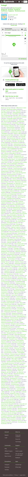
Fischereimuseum (15, 384)
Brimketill (3, 360)
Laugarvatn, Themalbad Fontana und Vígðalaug (15, 331)
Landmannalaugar (5, 396)
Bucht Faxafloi (7, 121)
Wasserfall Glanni (21, 304)
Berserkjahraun (13, 378)
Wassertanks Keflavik (12, 109)
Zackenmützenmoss (18, 168)
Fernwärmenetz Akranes (17, 314)
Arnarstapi (6, 390)
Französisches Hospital (12, 204)
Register (7, 435)
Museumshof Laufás (20, 272)
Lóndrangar (19, 388)
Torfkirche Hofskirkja (14, 177)
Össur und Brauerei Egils (6, 115)
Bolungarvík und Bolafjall (15, 411)
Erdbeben (19, 345)
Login (6, 437)
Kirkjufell (3, 382)
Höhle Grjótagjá (7, 245)
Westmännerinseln (11, 138)
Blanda (16, 293)
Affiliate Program (8, 451)
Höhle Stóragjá (21, 245)
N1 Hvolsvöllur (22, 136)
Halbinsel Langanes (15, 227)
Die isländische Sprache (9, 400)
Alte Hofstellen (15, 225)
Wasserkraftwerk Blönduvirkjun (8, 402)
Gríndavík (3, 358)
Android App (18, 464)
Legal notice (22, 475)
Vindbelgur (16, 248)
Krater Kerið (20, 343)
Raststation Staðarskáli (21, 299)
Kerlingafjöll (16, 405)
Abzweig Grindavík (5, 110)
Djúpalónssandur (5, 387)
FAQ (16, 448)
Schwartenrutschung (12, 166)
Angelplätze (7, 271)
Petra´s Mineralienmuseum (18, 203)
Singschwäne (4, 189)
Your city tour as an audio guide (19, 454)
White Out (21, 119)
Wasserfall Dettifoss (11, 257)
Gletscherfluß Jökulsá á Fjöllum (19, 255)
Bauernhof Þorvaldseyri (6, 150)
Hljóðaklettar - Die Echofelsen (8, 258)
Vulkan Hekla (23, 135)
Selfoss (22, 127)
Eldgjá (2, 397)
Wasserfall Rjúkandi (5, 224)
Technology (18, 441)
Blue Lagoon (15, 358)
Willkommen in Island (21, 107)
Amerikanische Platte (6, 328)
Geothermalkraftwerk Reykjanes (14, 361)
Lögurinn (14, 212)
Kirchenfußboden (5, 165)
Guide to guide (18, 451)
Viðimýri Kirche (16, 292)
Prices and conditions (17, 435)
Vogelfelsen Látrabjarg (6, 408)
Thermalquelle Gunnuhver (8, 363)
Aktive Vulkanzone (20, 237)
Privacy (16, 475)
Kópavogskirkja (16, 112)
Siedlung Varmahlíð (20, 283)
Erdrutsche (9, 269)
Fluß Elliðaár (15, 113)
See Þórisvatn (10, 399)
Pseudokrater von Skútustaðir (8, 252)
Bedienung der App (5, 107)
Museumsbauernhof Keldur (7, 135)
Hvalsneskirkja (16, 367)
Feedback (17, 457)
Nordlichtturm (10, 274)
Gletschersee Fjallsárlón (15, 180)
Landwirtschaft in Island (15, 132)
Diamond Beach (4, 181)
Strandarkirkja (7, 351)
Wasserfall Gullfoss (11, 337)
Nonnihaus (20, 277)
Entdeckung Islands (11, 187)
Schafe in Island (5, 293)
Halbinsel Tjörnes (5, 261)
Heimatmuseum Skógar (17, 151)
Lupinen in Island (8, 268)
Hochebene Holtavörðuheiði (7, 302)
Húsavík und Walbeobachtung (8, 265)
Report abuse (8, 456)
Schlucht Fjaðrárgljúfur (12, 163)
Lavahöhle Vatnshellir (20, 387)
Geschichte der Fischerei (21, 184)
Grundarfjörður (17, 381)
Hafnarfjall (3, 314)
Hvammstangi (20, 296)
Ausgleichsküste (17, 189)
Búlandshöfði (14, 382)
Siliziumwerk (18, 263)
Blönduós (3, 295)
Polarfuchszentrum (11, 419)
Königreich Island (15, 323)
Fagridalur (3, 210)
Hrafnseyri (9, 410)
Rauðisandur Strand (16, 420)
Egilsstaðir (3, 212)
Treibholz (6, 263)
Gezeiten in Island (16, 379)
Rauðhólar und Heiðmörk (7, 119)
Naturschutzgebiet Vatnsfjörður (8, 417)
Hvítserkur (18, 298)
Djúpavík (24, 417)
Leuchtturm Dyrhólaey (18, 157)
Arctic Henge (17, 228)
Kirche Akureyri (7, 278)
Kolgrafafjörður (4, 381)
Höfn (8, 186)
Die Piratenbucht (15, 142)
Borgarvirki (6, 298)
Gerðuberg (9, 370)
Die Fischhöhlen (8, 141)
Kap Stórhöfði (4, 144)
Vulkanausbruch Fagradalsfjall (14, 357)
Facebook (7, 467)
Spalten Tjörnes (14, 260)
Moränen (15, 178)
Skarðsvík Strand (5, 385)
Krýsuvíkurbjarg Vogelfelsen (7, 355)
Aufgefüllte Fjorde (11, 198)
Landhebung (23, 147)
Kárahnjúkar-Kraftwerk (12, 222)
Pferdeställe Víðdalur (12, 118)
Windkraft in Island (14, 393)
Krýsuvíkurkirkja (8, 352)
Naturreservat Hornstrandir (7, 414)
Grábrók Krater (7, 304)
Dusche (24, 239)
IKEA (20, 115)
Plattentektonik (10, 254)
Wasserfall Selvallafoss (19, 373)
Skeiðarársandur (5, 171)
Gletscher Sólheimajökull (10, 153)
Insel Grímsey (23, 284)
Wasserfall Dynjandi (22, 408)
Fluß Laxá (23, 252)
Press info (17, 439)
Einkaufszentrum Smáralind (20, 116)
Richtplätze (14, 218)
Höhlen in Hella (17, 133)
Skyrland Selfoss (11, 129)
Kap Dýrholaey (4, 156)
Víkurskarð (6, 272)
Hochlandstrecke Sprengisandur (17, 397)
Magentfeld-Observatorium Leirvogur (10, 319)
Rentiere (3, 227)
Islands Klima (19, 349)
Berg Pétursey (17, 154)
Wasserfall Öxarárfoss (6, 219)
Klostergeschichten (20, 165)
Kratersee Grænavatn (15, 354)
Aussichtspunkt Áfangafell (7, 403)
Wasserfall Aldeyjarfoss (6, 422)
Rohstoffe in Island (8, 346)
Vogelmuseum (4, 248)
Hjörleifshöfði (17, 160)
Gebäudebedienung (5, 124)
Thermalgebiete (4, 334)
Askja (21, 399)
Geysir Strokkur (10, 336)
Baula (21, 302)
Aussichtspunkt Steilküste (8, 190)
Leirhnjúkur (23, 240)
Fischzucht (20, 195)
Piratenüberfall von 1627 (17, 139)
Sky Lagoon (4, 113)
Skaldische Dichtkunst (12, 305)
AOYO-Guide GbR (13, 14)
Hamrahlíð (3, 320)
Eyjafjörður (13, 280)
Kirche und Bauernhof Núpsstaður (12, 169)
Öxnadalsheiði (18, 281)
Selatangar (22, 355)
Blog (6, 448)
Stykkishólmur (10, 375)
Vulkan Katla (4, 162)
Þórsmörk (18, 396)
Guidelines (7, 453)
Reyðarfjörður (4, 209)
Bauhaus (14, 320)
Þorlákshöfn (7, 349)
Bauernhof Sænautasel (6, 233)
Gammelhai (3, 379)
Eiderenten (17, 200)
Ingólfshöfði (4, 178)
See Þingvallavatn (5, 325)
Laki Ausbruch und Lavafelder (20, 162)
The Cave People (20, 329)
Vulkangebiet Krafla (11, 239)
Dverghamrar (4, 168)
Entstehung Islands (11, 301)
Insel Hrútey (14, 295)
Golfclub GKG (4, 116)
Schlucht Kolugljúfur (5, 296)
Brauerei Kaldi (10, 284)
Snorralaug (19, 308)
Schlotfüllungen (7, 197)
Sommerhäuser (7, 345)
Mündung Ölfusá (18, 348)
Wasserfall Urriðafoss (16, 130)
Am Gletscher (20, 372)
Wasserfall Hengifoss (12, 215)
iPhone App (18, 467)
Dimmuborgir (17, 249)
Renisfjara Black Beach (9, 159)
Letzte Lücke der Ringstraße (19, 172)
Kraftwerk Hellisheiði (9, 126)
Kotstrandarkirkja (11, 127)
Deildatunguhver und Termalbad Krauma (13, 310)
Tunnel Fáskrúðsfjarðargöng (13, 207)
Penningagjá (20, 219)
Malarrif (8, 388)
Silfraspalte (6, 221)
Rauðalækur (5, 133)
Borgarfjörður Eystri (5, 230)
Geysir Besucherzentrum (20, 334)
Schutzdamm (5, 160)
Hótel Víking (4, 112)
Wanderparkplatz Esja (15, 317)
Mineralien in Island (20, 206)
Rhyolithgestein (4, 376)
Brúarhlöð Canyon (13, 339)
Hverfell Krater (4, 249)
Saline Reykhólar (17, 416)
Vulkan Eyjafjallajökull (12, 148)
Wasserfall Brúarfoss (11, 332)
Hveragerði (22, 126)
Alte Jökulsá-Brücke (20, 221)
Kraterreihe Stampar (6, 366)
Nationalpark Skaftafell (6, 175)
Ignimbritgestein (21, 197)
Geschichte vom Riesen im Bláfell (8, 407)
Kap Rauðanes (4, 228)
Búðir (3, 391)
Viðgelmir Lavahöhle (5, 307)
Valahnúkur (15, 364)
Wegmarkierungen (5, 237)
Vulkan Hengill (20, 124)
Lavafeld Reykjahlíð (11, 246)
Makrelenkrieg (4, 394)
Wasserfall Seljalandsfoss (8, 147)
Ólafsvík (3, 384)
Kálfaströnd (18, 251)
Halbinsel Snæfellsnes (6, 369)
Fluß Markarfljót (17, 145)
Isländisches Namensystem (7, 322)
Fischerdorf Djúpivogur (6, 195)
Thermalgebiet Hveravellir (17, 266)
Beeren (6, 373)
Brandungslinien (19, 271)
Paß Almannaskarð (20, 186)
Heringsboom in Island (12, 286)
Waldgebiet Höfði (5, 251)
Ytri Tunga (13, 391)
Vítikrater (9, 242)
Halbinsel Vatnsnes (5, 299)
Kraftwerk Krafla (11, 240)
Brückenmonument (11, 174)
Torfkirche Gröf (14, 287)
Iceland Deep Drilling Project (18, 360)
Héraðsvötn (7, 283)
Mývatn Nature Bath (19, 243)
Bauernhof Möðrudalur (15, 231)
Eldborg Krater (20, 351)
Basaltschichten (17, 209)
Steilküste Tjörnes (19, 261)
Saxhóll (17, 385)
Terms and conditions (8, 475)
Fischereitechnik (5, 200)
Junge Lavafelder (22, 268)
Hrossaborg (14, 236)
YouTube (7, 469)
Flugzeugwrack (4, 154)
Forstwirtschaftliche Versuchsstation (18, 213)
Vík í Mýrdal (19, 159)
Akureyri (17, 275)
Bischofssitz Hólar (5, 289)
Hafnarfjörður (15, 123)
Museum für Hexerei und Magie (9, 413)
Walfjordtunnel (7, 316)
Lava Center (9, 136)
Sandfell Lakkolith (5, 206)
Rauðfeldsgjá (18, 390)
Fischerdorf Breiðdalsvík (6, 201)
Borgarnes (14, 313)
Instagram (7, 464)
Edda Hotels (21, 269)
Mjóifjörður (14, 210)
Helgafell (17, 376)
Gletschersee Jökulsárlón (20, 181)
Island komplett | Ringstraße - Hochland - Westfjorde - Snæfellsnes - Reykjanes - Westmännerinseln (13, 9)
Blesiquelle (22, 336)
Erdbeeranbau (7, 311)
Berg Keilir (18, 110)
